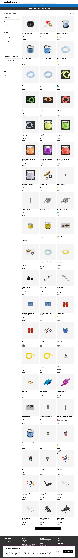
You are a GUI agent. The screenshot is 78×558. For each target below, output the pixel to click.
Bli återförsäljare (43, 545)
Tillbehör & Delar (37, 8)
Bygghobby (44, 8)
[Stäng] (19, 24)
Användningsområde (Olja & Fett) (11, 56)
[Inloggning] (73, 2)
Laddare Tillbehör (8, 52)
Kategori (6, 32)
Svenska (42, 540)
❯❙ (52, 532)
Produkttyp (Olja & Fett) (9, 60)
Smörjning (6, 64)
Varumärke (6, 28)
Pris (5, 75)
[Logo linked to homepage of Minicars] (10, 2)
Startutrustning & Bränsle (19, 11)
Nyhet (5, 71)
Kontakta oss (49, 5)
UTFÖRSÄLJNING (34, 5)
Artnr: (25, 34)
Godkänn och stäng (68, 551)
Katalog (27, 5)
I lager (5, 67)
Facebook (60, 540)
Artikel (5, 21)
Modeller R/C (30, 8)
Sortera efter (7, 17)
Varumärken (42, 5)
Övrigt (49, 8)
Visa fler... (48, 528)
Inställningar (58, 551)
